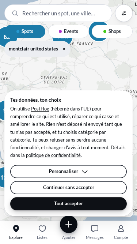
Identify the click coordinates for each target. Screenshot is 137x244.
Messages (95, 237)
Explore (16, 237)
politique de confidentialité (53, 155)
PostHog (40, 109)
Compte (121, 237)
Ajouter (68, 237)
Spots (27, 31)
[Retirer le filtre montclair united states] (64, 49)
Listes (42, 237)
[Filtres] (124, 13)
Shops (115, 31)
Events (71, 31)
